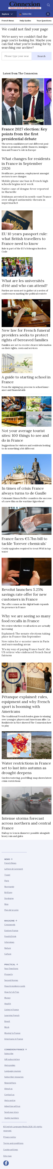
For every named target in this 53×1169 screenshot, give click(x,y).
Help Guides (25, 20)
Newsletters (10, 1082)
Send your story (11, 1112)
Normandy (9, 886)
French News (8, 20)
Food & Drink (10, 936)
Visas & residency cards (14, 986)
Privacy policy (9, 1137)
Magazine (9, 921)
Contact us (9, 1094)
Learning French (11, 1015)
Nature (7, 948)
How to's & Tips (11, 992)
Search (42, 56)
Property (8, 974)
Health (7, 1003)
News (7, 859)
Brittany (8, 892)
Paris (6, 880)
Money (7, 997)
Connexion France (14, 1049)
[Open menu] (8, 14)
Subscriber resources (14, 1076)
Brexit (7, 1021)
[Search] (48, 5)
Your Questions (44, 20)
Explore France (11, 930)
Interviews (9, 942)
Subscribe (26, 13)
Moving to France (12, 1033)
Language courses (12, 1071)
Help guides (9, 1065)
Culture (7, 953)
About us (8, 1088)
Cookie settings (10, 1149)
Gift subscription (12, 1059)
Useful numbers (11, 1118)
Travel (7, 874)
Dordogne (9, 898)
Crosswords (9, 924)
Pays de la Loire (11, 910)
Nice (6, 904)
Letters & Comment (13, 868)
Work (6, 1027)
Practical (9, 964)
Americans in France (13, 1039)
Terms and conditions (13, 1143)
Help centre (9, 1100)
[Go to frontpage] (24, 5)
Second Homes (11, 980)
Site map (7, 1156)
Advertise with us (12, 1106)
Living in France (11, 1009)
